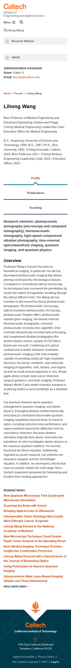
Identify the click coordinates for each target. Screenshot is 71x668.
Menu (7, 22)
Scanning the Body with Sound (25, 505)
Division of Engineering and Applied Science (24, 14)
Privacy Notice (46, 656)
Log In (55, 661)
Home (7, 93)
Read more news (15, 586)
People (18, 93)
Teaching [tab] (35, 207)
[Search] (21, 22)
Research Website (22, 41)
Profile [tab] (35, 178)
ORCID (15, 57)
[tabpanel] (35, 404)
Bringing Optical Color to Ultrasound (29, 510)
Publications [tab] (35, 193)
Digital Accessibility (23, 656)
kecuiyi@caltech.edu (26, 77)
